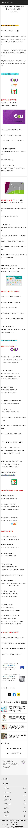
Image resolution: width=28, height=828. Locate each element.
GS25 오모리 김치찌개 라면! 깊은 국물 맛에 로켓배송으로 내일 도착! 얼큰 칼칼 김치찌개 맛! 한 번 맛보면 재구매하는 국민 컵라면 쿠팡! (9, 668)
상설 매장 (14, 816)
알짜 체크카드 (14, 800)
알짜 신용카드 (14, 792)
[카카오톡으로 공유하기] (18, 694)
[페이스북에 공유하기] (14, 694)
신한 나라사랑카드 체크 (9, 676)
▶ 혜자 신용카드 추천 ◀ (14, 748)
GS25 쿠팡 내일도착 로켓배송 (9, 665)
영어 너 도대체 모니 (8, 761)
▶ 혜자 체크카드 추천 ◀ (14, 753)
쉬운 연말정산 (14, 804)
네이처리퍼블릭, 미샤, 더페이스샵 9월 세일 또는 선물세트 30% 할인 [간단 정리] (18, 709)
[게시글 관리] (8, 688)
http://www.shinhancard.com (10, 674)
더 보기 (24, 702)
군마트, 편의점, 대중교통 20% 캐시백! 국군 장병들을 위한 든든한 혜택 (9, 679)
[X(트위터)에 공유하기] (9, 694)
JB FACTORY (18, 827)
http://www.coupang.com (9, 663)
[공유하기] (6, 688)
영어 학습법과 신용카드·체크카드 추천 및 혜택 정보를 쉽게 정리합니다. (11, 764)
